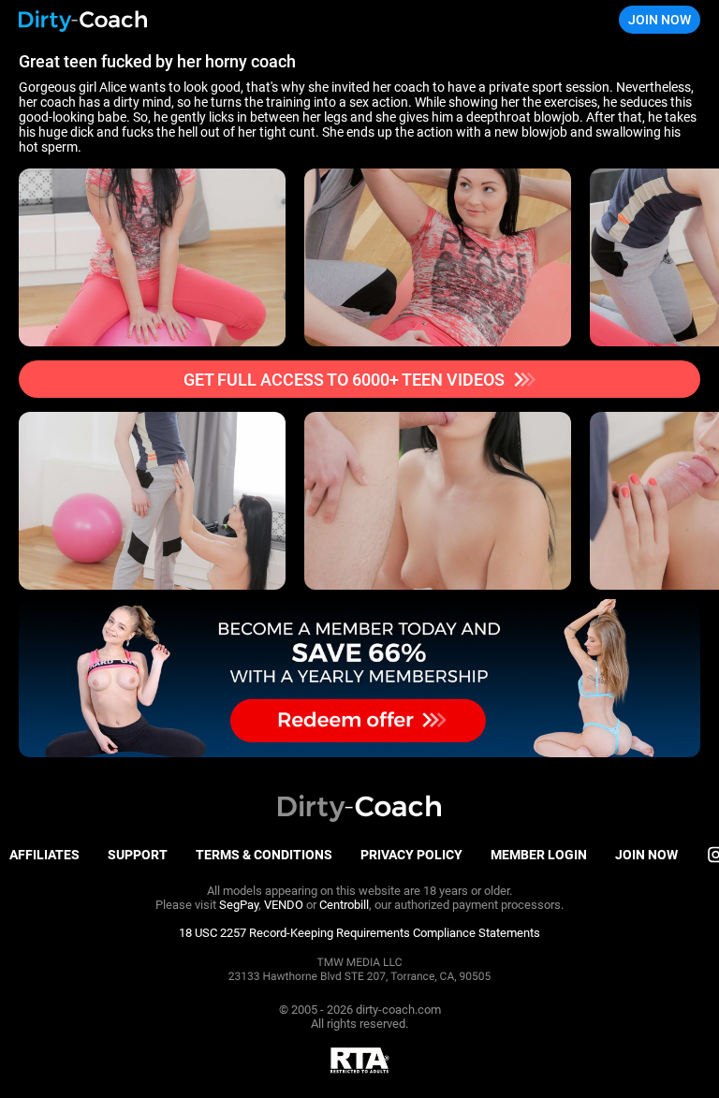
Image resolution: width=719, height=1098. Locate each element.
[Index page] (83, 20)
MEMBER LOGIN (539, 854)
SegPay (238, 905)
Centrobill (344, 905)
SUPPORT (138, 854)
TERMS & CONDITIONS (264, 854)
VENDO (283, 905)
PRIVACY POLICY (411, 854)
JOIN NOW (659, 19)
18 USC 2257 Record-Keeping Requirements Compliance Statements (359, 933)
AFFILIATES (44, 854)
